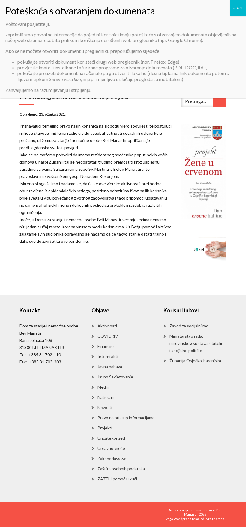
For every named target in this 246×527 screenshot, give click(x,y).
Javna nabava (110, 366)
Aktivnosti (107, 325)
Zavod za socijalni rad (189, 325)
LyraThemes (214, 519)
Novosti (105, 407)
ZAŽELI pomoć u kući (117, 478)
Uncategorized (111, 438)
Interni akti (108, 356)
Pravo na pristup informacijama (126, 417)
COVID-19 (108, 336)
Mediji (103, 387)
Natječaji (106, 397)
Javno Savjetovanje (115, 376)
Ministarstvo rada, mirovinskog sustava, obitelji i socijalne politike (196, 343)
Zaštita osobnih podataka (121, 468)
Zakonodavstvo (112, 458)
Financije (106, 346)
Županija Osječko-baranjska (195, 360)
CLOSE (238, 7)
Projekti (105, 427)
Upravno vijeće (111, 448)
